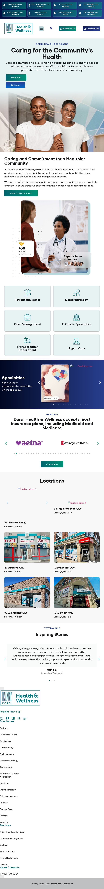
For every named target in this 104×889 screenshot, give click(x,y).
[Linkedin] (13, 718)
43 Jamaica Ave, (14, 567)
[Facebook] (7, 718)
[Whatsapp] (24, 718)
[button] (41, 28)
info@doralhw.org (10, 711)
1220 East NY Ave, (64, 567)
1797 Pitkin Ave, (63, 612)
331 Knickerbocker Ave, (68, 508)
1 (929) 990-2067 (9, 873)
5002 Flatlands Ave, (16, 612)
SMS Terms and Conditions (59, 883)
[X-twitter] (19, 718)
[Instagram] (1, 718)
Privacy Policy (37, 883)
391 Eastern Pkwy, (15, 522)
